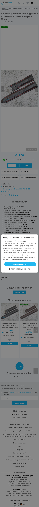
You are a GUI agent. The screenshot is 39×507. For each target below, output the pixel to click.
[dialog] (19, 253)
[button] (19, 269)
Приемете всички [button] (20, 264)
